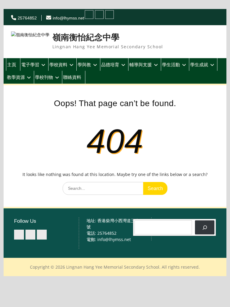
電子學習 (30, 64)
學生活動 (171, 64)
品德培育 (110, 64)
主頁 (11, 64)
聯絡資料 (72, 77)
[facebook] (89, 14)
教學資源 (16, 77)
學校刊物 (44, 77)
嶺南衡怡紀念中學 (85, 37)
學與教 (84, 64)
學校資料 (58, 64)
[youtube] (109, 14)
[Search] (204, 227)
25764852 (27, 18)
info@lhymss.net (68, 18)
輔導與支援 (140, 64)
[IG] (99, 14)
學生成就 (199, 64)
